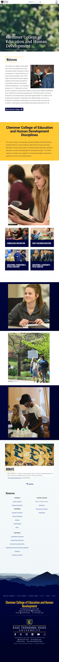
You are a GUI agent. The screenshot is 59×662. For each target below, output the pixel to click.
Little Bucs (17, 551)
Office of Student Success (41, 501)
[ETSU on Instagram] (26, 635)
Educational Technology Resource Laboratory (17, 547)
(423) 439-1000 (24, 639)
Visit (42, 596)
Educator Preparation (17, 512)
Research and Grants (17, 555)
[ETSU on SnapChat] (44, 635)
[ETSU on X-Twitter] (20, 635)
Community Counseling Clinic (17, 544)
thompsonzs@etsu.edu (15, 478)
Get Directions (36, 611)
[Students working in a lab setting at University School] (28, 412)
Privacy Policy (20, 641)
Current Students (17, 501)
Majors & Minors (9, 596)
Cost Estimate (22, 596)
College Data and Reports (17, 540)
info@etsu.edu (37, 639)
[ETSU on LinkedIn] (32, 635)
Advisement (42, 505)
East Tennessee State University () (4, 2)
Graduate (17, 520)
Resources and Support (42, 509)
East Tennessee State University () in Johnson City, (29, 625)
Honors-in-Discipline (17, 516)
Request (33, 596)
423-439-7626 (26, 613)
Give (54, 596)
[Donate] (29, 455)
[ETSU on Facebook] (14, 635)
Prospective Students (17, 505)
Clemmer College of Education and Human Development (29, 604)
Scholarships (42, 512)
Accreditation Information (17, 536)
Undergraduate (17, 523)
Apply (48, 596)
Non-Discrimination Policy (35, 641)
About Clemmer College (13, 109)
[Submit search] (40, 2)
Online (17, 527)
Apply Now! (30, 484)
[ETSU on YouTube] (38, 635)
